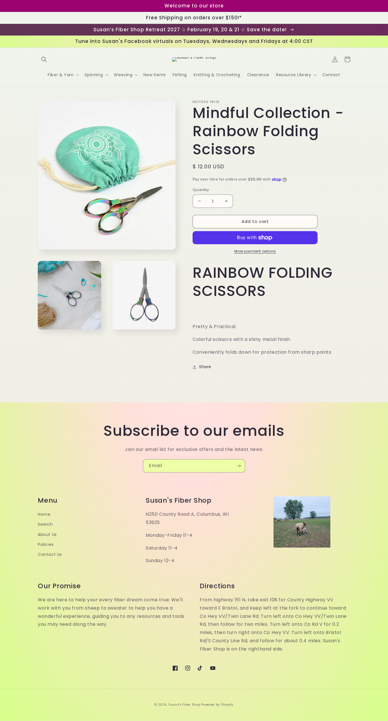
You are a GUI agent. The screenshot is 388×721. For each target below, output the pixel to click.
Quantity (201, 189)
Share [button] (205, 367)
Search (45, 524)
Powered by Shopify (217, 705)
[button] (44, 59)
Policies (46, 544)
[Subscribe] (238, 466)
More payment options (255, 251)
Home (44, 514)
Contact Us (50, 554)
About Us (47, 534)
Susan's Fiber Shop (184, 705)
